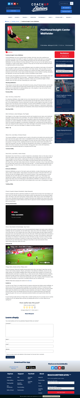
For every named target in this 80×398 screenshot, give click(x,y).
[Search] (71, 3)
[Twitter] (9, 4)
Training (24, 17)
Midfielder (10, 52)
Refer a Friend (10, 390)
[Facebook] (12, 4)
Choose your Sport (60, 69)
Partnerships (41, 380)
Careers (40, 386)
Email (7, 6)
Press (39, 383)
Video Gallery (10, 380)
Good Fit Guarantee (19, 383)
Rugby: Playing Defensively (63, 130)
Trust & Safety (20, 387)
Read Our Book (30, 378)
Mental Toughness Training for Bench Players (63, 96)
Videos (50, 17)
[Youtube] (14, 4)
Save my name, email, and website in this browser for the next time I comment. (25, 354)
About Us (40, 377)
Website (7, 349)
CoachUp (9, 377)
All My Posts (64, 56)
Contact (40, 393)
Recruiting (33, 17)
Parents (10, 17)
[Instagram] (17, 4)
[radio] (24, 307)
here (30, 280)
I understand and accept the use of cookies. (51, 396)
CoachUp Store (30, 382)
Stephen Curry (58, 17)
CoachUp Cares (40, 389)
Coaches (17, 17)
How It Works (20, 380)
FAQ (18, 377)
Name (7, 339)
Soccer (17, 21)
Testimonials (41, 17)
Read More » (59, 107)
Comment (8, 323)
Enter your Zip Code (61, 63)
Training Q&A (10, 383)
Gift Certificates (9, 386)
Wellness (68, 17)
